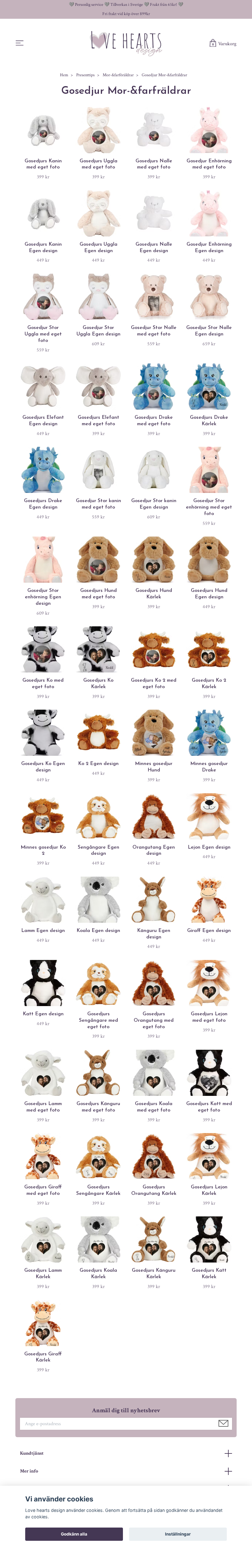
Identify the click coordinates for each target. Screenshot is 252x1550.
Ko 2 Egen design (98, 763)
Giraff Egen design (209, 930)
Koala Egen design (98, 930)
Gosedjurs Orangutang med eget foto (154, 1020)
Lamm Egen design (43, 930)
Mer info (29, 1471)
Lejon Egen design (209, 847)
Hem (64, 75)
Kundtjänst (32, 1453)
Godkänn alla (74, 1534)
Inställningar (178, 1534)
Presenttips (85, 75)
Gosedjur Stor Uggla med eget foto (43, 334)
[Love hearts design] (126, 43)
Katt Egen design (43, 1014)
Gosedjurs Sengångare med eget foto (98, 1020)
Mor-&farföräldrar (118, 75)
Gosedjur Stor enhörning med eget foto (209, 507)
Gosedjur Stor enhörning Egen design (43, 597)
